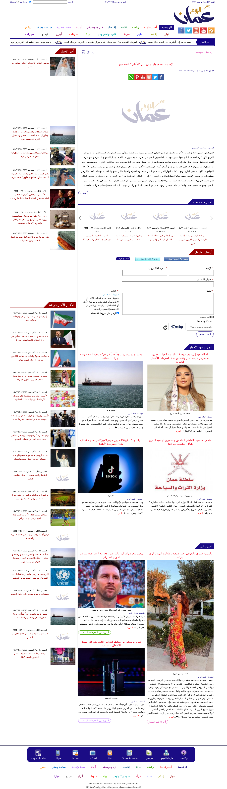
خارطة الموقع (167, 758)
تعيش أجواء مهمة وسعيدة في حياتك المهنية (30, 594)
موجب (199, 51)
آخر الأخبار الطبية (157, 722)
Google (13, 2)
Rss (110, 758)
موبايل (58, 758)
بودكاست (184, 758)
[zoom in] (83, 51)
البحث (70, 2)
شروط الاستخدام (111, 294)
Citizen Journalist (130, 758)
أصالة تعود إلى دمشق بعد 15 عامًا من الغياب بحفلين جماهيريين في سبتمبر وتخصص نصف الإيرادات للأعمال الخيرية (180, 358)
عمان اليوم (24, 2)
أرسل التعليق (205, 334)
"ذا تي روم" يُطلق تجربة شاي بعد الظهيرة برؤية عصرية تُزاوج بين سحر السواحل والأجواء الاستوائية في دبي (30, 219)
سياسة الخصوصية (39, 758)
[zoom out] (92, 51)
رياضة (209, 51)
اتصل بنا (75, 758)
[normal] (88, 51)
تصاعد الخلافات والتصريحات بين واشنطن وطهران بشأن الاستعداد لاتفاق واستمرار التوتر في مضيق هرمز (30, 135)
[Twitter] (148, 260)
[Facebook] (176, 260)
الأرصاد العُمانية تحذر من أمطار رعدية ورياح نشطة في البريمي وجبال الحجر (112, 42)
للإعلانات (93, 758)
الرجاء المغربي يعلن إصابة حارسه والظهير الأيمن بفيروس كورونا (192, 239)
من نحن (149, 758)
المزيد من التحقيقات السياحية (94, 632)
